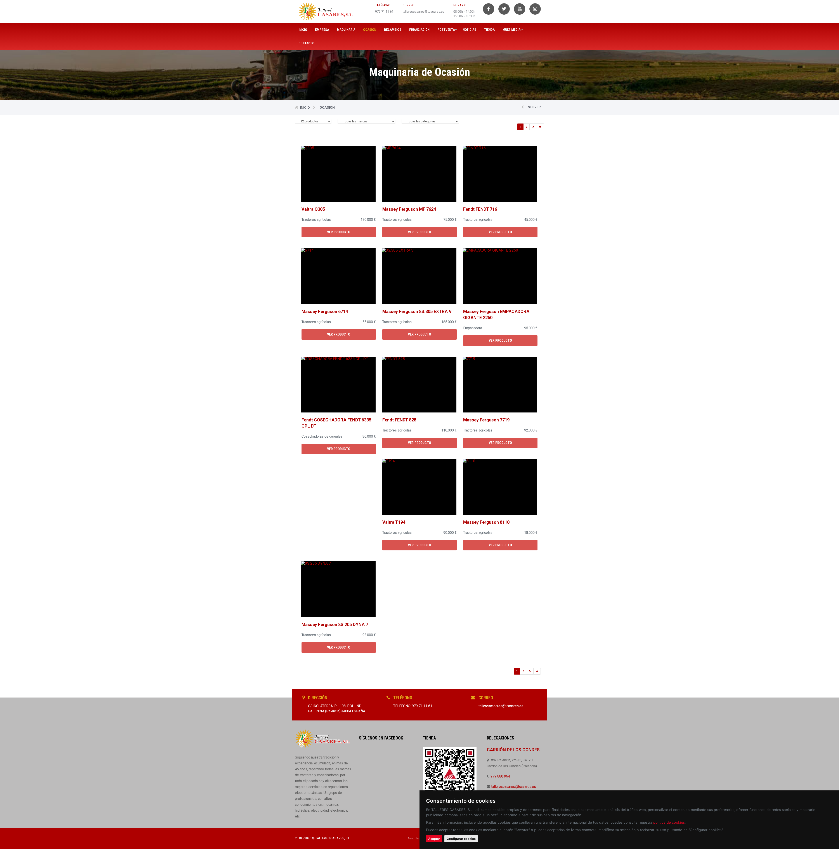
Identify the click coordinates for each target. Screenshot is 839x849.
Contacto (306, 43)
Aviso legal (415, 838)
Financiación (419, 30)
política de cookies (669, 822)
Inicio (302, 30)
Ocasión (369, 30)
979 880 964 (500, 776)
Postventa (446, 30)
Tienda (489, 30)
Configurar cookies (461, 838)
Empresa (322, 30)
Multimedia (511, 30)
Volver (534, 107)
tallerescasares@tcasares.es (513, 787)
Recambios (392, 30)
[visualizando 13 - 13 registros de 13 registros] (533, 127)
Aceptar (434, 838)
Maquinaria (346, 30)
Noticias (469, 30)
